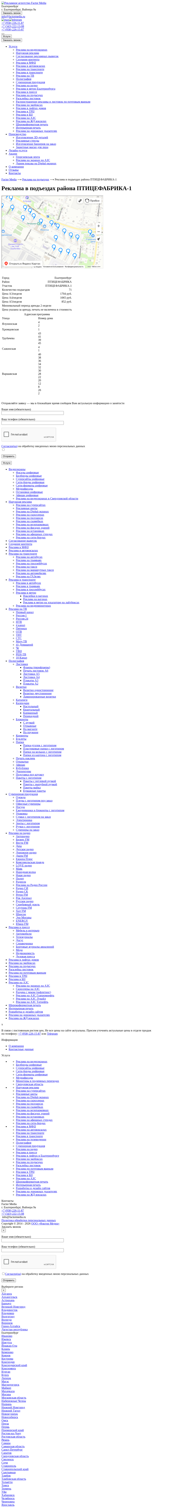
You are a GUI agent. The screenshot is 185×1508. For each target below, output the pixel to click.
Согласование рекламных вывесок (37, 56)
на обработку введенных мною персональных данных (47, 1273)
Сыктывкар (8, 1472)
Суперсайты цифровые (30, 1068)
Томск (5, 1485)
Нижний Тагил (10, 1410)
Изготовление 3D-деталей (32, 137)
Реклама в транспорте (29, 72)
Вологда (6, 1319)
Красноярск (8, 1368)
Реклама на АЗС (26, 117)
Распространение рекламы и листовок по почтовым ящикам (53, 101)
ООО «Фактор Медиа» (45, 1223)
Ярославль (7, 1504)
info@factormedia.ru (13, 16)
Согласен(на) (9, 446)
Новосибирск (9, 1417)
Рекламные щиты (26, 1093)
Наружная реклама (27, 52)
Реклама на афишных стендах (34, 1119)
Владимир (7, 1313)
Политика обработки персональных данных (28, 1220)
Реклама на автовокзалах (31, 1129)
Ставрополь (8, 1465)
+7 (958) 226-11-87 (12, 23)
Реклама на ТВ (25, 75)
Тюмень (6, 1488)
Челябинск (8, 1498)
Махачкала (8, 1391)
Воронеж (7, 1322)
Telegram (52, 1033)
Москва (6, 1394)
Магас (5, 1381)
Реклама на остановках (30, 1116)
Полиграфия (23, 78)
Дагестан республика (14, 1329)
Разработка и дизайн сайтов (33, 1188)
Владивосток (9, 1309)
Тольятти (7, 1482)
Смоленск (7, 1459)
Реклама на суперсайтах (31, 1090)
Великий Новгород (13, 1306)
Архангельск (9, 1297)
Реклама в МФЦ (26, 62)
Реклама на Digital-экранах (32, 1097)
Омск (4, 1420)
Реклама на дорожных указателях (36, 130)
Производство (17, 134)
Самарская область (13, 1446)
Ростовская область (13, 1436)
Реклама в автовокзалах (30, 65)
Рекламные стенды (27, 140)
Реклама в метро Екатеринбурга (35, 88)
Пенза (5, 1423)
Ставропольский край (15, 1469)
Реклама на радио (27, 85)
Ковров (5, 1355)
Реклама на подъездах (29, 95)
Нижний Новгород (13, 1407)
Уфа (4, 1491)
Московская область (13, 1397)
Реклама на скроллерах (30, 1100)
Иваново (6, 1335)
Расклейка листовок (28, 98)
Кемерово (7, 1352)
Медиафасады (24, 1077)
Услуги (6, 36)
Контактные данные (21, 1049)
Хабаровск (8, 1495)
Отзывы (14, 169)
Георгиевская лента (28, 156)
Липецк (6, 1378)
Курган (5, 1371)
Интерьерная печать (28, 127)
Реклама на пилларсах (29, 1103)
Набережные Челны (13, 1400)
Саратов (6, 1452)
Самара (5, 1443)
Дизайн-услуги (18, 150)
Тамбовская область (13, 1478)
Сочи (4, 1462)
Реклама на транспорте (30, 69)
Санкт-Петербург (12, 1449)
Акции (13, 153)
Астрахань (7, 1300)
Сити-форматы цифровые (32, 1074)
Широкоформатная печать (32, 124)
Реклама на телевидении (31, 1139)
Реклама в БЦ (24, 114)
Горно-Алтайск (10, 1326)
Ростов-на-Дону (11, 1433)
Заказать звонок (12, 13)
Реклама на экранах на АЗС (33, 160)
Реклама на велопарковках (32, 1110)
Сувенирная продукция (30, 82)
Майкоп (6, 1387)
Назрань (6, 1404)
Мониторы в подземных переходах (37, 1081)
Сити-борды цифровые (30, 1071)
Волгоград (7, 1316)
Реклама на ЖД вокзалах (31, 121)
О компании (16, 166)
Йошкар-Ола (9, 1345)
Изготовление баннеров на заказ (36, 143)
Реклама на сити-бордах (31, 1123)
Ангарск (6, 1293)
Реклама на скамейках (29, 1106)
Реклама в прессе (26, 91)
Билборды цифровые (29, 1064)
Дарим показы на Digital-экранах (36, 163)
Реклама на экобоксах (29, 104)
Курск (5, 1374)
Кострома (7, 1358)
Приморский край (12, 1430)
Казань (5, 1348)
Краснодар (8, 1361)
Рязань (5, 1439)
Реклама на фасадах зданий (33, 1113)
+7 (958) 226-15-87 (12, 29)
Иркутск (6, 1342)
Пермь (5, 1426)
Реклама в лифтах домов (31, 108)
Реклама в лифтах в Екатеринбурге (37, 1155)
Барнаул (6, 1303)
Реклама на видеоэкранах (31, 49)
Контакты (15, 173)
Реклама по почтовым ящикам (34, 1168)
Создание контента (27, 59)
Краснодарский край (14, 1365)
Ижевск (6, 1339)
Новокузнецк (9, 1413)
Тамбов (6, 1475)
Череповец (8, 1501)
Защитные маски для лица (32, 147)
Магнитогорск (10, 1384)
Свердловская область (29, 1084)
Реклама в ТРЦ (25, 111)
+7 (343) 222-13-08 (12, 26)
